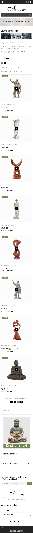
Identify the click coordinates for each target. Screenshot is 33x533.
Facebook (10, 521)
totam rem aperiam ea (9, 386)
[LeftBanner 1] (16, 433)
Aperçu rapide (16, 88)
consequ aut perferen (8, 265)
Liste (5, 63)
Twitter (14, 521)
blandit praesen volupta (9, 104)
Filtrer (6, 58)
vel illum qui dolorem (8, 346)
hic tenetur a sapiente (8, 225)
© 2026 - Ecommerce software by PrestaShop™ (16, 528)
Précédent (12, 402)
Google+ (18, 521)
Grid (2, 63)
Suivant (22, 402)
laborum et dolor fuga (9, 144)
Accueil (6, 410)
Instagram (22, 521)
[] (30, 15)
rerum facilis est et (8, 185)
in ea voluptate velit (8, 305)
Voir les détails (7, 110)
